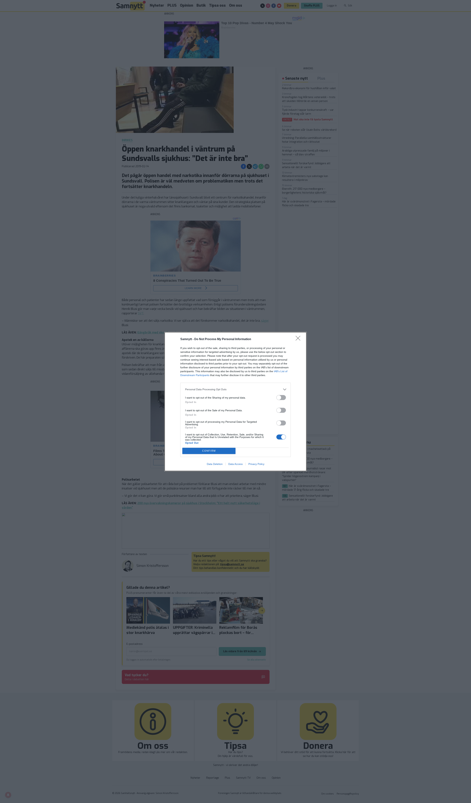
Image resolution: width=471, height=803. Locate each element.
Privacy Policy (256, 464)
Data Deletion (215, 464)
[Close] (299, 339)
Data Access (235, 464)
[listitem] (235, 389)
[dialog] (235, 401)
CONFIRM (209, 450)
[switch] (281, 397)
